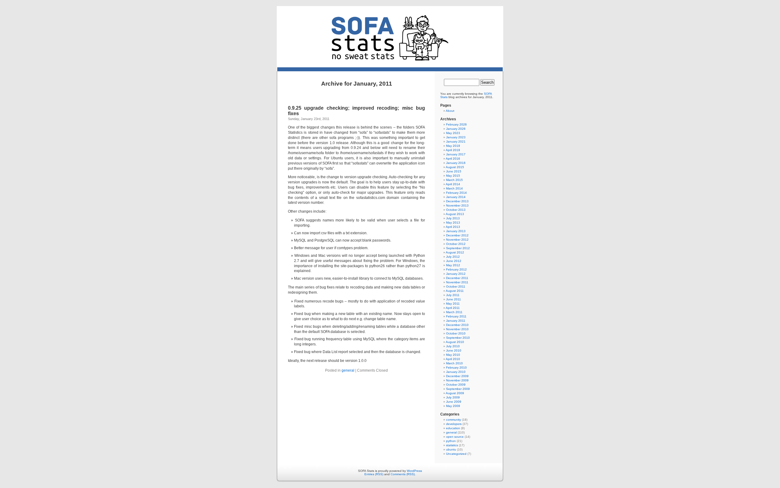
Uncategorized (456, 453)
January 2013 (456, 231)
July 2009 (453, 397)
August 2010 (455, 342)
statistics (452, 445)
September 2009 (458, 389)
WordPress (414, 470)
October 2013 (456, 209)
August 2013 (455, 214)
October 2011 (455, 286)
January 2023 (456, 137)
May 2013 (453, 222)
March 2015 (454, 180)
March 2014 (454, 188)
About (450, 110)
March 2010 (454, 363)
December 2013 (457, 201)
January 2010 (456, 371)
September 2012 (458, 248)
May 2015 (453, 175)
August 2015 (455, 167)
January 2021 (456, 141)
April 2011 (453, 307)
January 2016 (456, 162)
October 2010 (456, 333)
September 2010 (458, 337)
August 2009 (455, 393)
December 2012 (457, 235)
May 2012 (453, 265)
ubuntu (451, 449)
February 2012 (456, 269)
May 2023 (453, 133)
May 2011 (453, 303)
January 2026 (456, 128)
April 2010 (453, 359)
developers (454, 424)
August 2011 (455, 290)
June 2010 (453, 350)
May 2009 (453, 406)
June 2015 (453, 171)
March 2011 (454, 312)
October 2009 (456, 384)
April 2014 (453, 184)
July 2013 (453, 218)
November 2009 (457, 380)
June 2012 (453, 261)
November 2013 (457, 205)
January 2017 (456, 154)
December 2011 (457, 278)
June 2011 (453, 299)
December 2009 (457, 376)
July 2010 (453, 346)
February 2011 (456, 316)
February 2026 (456, 124)
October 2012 (456, 244)
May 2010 (453, 354)
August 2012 (455, 252)
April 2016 (453, 158)
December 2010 (457, 325)
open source (455, 436)
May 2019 (453, 145)
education (453, 428)
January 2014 (456, 197)
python (451, 441)
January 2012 (456, 273)
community (453, 419)
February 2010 (456, 367)
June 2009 (453, 401)
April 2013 (453, 226)
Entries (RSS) (373, 474)
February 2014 (456, 192)
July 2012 (453, 256)
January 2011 (455, 320)
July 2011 (452, 295)
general (348, 370)
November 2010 (457, 329)
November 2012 (457, 239)
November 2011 (457, 282)
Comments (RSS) (403, 474)
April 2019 (453, 150)
